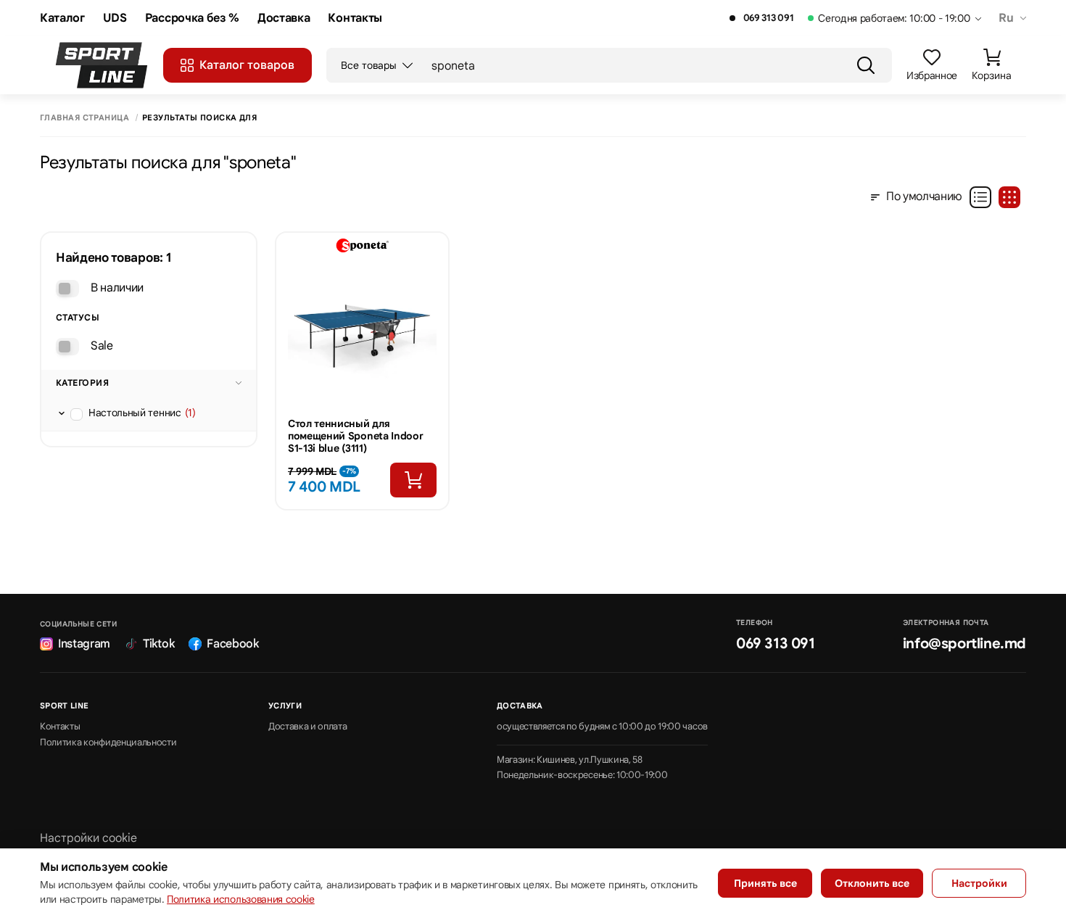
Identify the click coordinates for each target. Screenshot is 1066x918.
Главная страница (84, 118)
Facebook (232, 644)
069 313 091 (768, 18)
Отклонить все (872, 883)
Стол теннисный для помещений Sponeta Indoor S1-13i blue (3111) (355, 436)
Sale (102, 346)
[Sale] (67, 346)
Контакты (354, 18)
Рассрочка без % (192, 18)
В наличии (117, 288)
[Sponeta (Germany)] (362, 245)
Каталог (62, 18)
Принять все (765, 883)
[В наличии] (67, 288)
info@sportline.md (964, 643)
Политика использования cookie (241, 899)
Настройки (979, 883)
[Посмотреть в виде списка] (980, 197)
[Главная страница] (101, 65)
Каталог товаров (246, 65)
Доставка (283, 18)
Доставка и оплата (307, 726)
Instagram (84, 644)
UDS (115, 18)
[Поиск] (866, 65)
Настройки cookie (88, 838)
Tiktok (158, 644)
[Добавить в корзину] (413, 480)
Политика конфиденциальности (108, 742)
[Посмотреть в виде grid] (1009, 197)
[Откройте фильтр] (61, 413)
